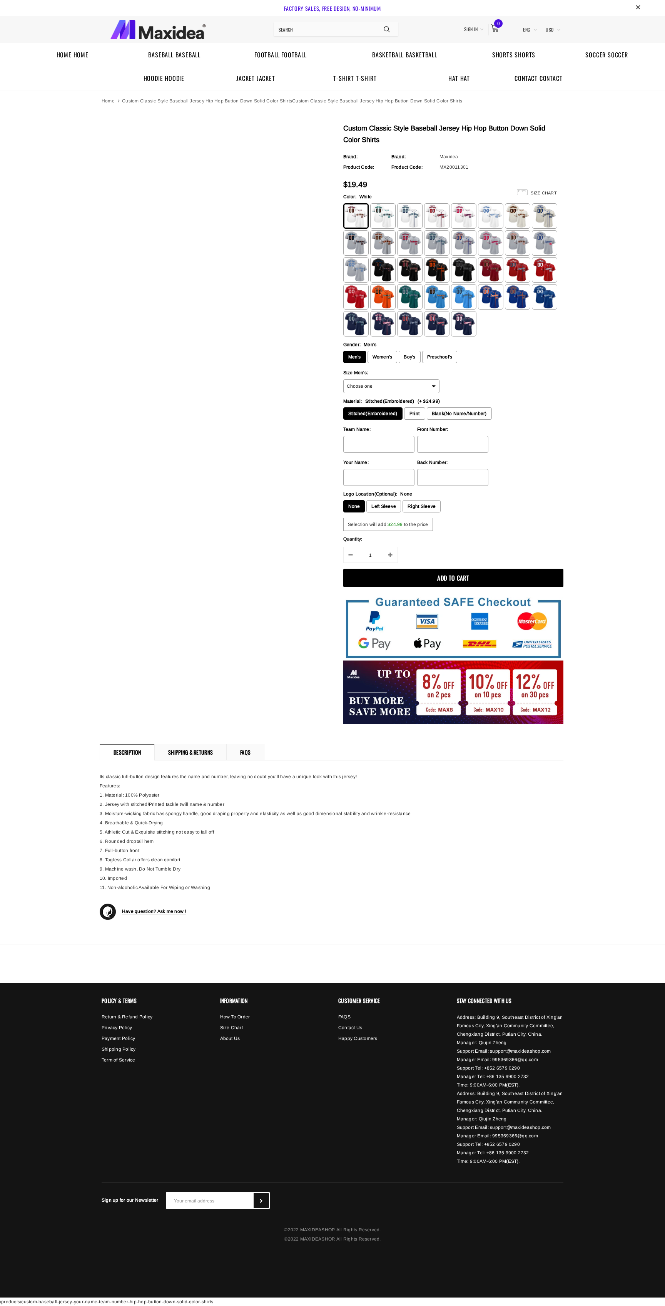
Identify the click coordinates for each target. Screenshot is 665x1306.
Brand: (350, 156)
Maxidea (448, 156)
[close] (638, 8)
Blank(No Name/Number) (459, 413)
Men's (354, 357)
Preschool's (440, 357)
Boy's (409, 357)
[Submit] (261, 1200)
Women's (383, 357)
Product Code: (358, 167)
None (354, 506)
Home (108, 101)
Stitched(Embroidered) (373, 413)
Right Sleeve (422, 506)
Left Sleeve (383, 506)
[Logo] (158, 28)
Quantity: (353, 539)
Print (414, 413)
